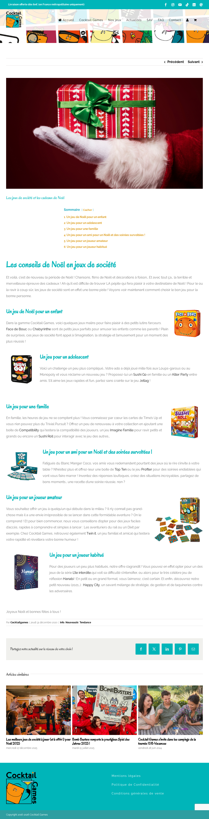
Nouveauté (72, 622)
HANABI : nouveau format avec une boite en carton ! (169, 739)
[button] (9, 718)
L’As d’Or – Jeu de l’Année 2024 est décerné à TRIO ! (35, 741)
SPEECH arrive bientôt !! (87, 739)
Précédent (175, 62)
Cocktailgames (19, 622)
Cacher (87, 209)
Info (62, 622)
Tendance (85, 622)
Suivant (194, 62)
